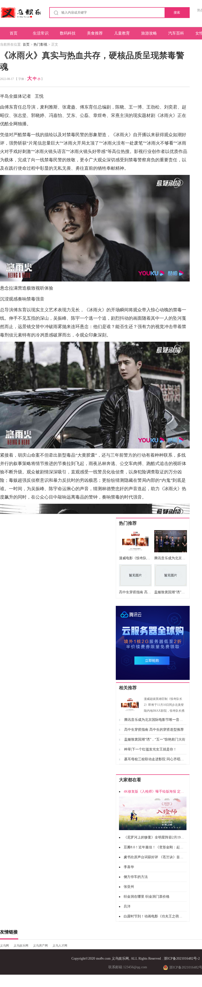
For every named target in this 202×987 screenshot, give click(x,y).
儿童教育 (122, 33)
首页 (13, 33)
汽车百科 (176, 33)
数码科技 (68, 33)
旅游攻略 (149, 33)
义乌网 (4, 945)
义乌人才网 (59, 945)
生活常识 (41, 33)
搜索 (177, 12)
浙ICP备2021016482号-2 (182, 958)
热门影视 (40, 44)
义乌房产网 (40, 945)
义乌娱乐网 (21, 945)
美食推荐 (95, 33)
